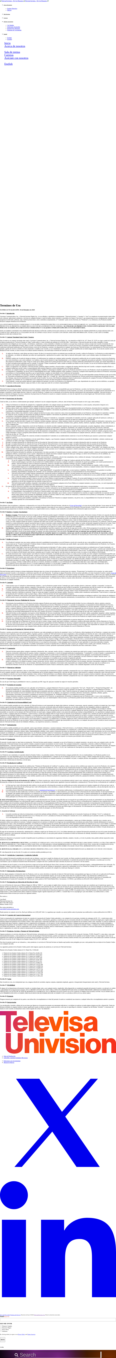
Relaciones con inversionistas (12, 1061)
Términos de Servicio (15, 1315)
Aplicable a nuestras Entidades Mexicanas (16, 1058)
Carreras (9, 55)
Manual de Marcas (9, 1062)
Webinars (4, 1331)
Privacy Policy (21, 1334)
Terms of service (31, 1334)
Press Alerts (5, 1329)
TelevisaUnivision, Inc (39, 1315)
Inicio (7, 43)
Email (4, 1316)
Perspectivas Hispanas (13, 28)
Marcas (9, 10)
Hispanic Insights (7, 1326)
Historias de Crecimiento (14, 30)
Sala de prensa (12, 52)
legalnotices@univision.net (47, 790)
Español (9, 39)
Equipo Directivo (12, 8)
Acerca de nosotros (14, 46)
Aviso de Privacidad (75, 505)
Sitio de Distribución (9, 1056)
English (9, 38)
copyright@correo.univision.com (9, 909)
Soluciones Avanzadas (13, 27)
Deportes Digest (6, 1328)
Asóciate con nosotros (16, 58)
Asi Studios (10, 25)
